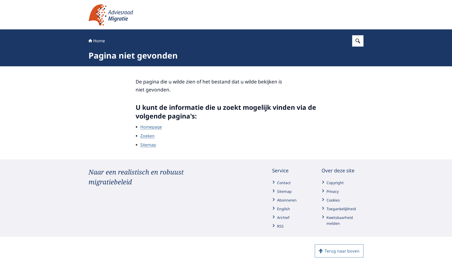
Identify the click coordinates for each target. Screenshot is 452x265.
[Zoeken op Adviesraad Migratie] (357, 41)
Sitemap (148, 144)
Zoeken (147, 135)
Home (99, 41)
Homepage (151, 127)
